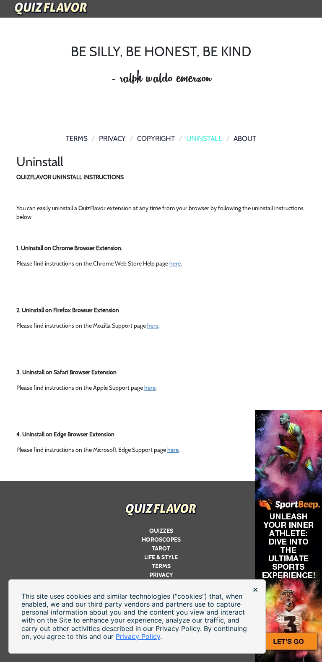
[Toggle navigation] (306, 4)
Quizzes (161, 530)
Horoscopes (161, 539)
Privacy (161, 575)
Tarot (161, 548)
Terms (161, 566)
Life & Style (161, 557)
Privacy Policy (138, 636)
